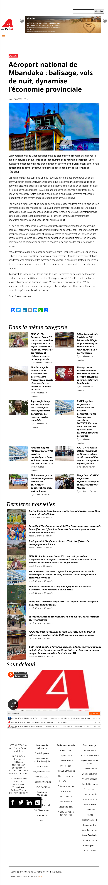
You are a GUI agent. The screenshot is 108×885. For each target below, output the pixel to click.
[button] (22, 21)
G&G (40, 876)
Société (13, 55)
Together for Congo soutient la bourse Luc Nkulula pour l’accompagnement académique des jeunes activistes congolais (40, 411)
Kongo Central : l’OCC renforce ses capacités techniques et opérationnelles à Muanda (88, 481)
